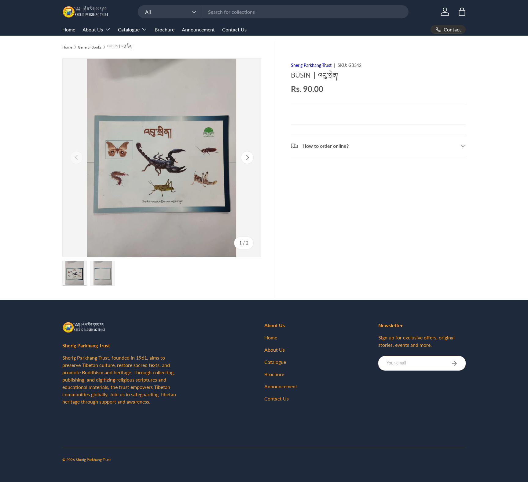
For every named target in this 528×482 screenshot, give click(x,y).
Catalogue (129, 29)
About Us (92, 29)
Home (68, 29)
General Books (89, 47)
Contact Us (234, 29)
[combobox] (273, 11)
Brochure (164, 29)
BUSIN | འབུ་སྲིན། (120, 46)
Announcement (198, 29)
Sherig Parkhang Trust (311, 65)
